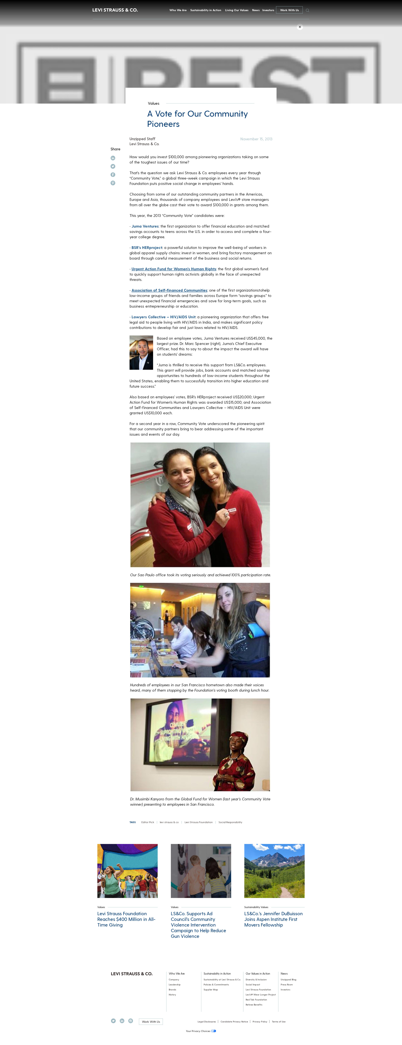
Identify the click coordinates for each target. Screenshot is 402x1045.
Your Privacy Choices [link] (198, 1030)
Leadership (175, 984)
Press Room (287, 984)
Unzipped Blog (288, 979)
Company (174, 979)
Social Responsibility (230, 822)
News (256, 10)
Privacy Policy (260, 1021)
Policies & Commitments (216, 984)
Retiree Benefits (254, 1004)
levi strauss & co (169, 822)
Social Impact (253, 984)
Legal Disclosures (207, 1021)
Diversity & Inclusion (256, 979)
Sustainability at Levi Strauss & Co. (222, 979)
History (172, 994)
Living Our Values (236, 10)
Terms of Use (278, 1021)
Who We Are (178, 10)
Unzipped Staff (142, 138)
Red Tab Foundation (256, 999)
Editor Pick (147, 822)
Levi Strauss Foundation (199, 822)
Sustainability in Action (205, 10)
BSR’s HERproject (147, 247)
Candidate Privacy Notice (234, 1021)
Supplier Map (211, 989)
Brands (172, 989)
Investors (268, 10)
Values (153, 103)
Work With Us (289, 10)
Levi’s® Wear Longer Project (261, 994)
